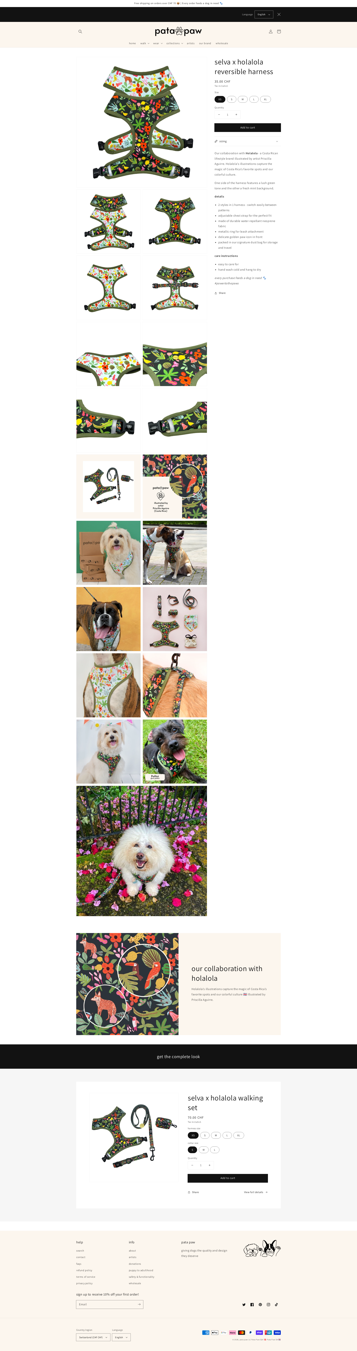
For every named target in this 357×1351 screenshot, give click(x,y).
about (132, 1250)
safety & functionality (141, 1276)
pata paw (244, 1339)
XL (265, 99)
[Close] (279, 14)
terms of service (85, 1276)
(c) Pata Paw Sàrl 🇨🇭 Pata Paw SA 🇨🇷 (264, 1339)
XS (219, 99)
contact (80, 1257)
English (262, 14)
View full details (253, 1192)
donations (135, 1263)
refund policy (84, 1270)
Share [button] (222, 293)
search (80, 1250)
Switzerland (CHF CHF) (91, 1337)
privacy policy (84, 1283)
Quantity (219, 107)
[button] (80, 31)
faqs (78, 1263)
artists (132, 1257)
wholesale (135, 1283)
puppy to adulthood (141, 1270)
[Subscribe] (139, 1304)
